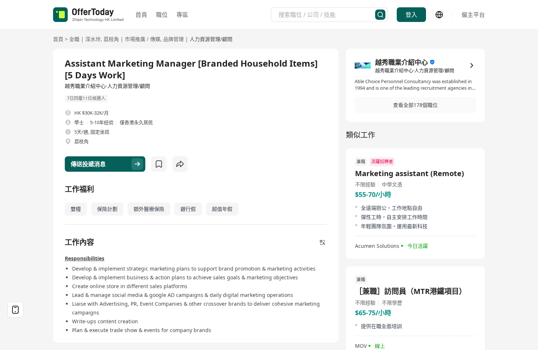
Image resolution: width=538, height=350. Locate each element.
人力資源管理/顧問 (211, 39)
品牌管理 (173, 39)
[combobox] (327, 14)
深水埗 (93, 39)
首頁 (141, 15)
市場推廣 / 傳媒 (142, 39)
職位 (162, 15)
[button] (415, 105)
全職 (74, 39)
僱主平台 (473, 15)
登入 (411, 15)
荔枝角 (111, 39)
